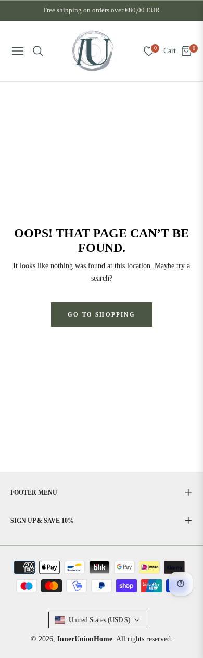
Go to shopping (101, 314)
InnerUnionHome (84, 639)
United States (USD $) (99, 620)
